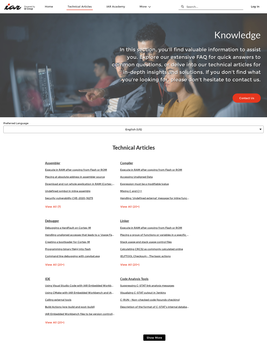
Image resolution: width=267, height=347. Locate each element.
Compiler (126, 163)
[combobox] (214, 7)
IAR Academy (115, 6)
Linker (124, 221)
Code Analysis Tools (134, 279)
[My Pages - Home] (19, 7)
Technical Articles (80, 6)
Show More (154, 337)
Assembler (52, 163)
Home (49, 6)
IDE (47, 279)
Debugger (52, 221)
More (143, 6)
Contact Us (246, 98)
